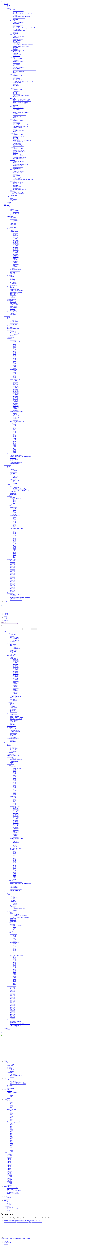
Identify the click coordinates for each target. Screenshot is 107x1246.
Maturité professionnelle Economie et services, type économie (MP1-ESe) (22, 1220)
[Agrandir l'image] (44, 1057)
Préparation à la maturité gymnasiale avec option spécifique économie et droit (23, 1222)
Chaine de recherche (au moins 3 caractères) (11, 629)
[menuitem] (55, 103)
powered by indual (15, 1238)
